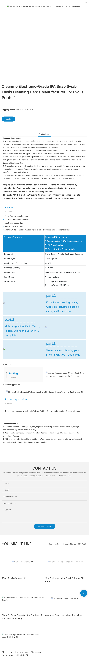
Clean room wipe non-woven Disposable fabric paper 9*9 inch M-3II (21, 653)
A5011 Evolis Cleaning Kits (14, 578)
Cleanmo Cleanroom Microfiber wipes (63, 615)
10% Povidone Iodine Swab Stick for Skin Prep (65, 580)
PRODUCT (82, 544)
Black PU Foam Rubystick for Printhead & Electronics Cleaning (22, 617)
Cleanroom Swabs (55, 544)
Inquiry (8, 119)
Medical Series (70, 544)
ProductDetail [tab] (44, 134)
